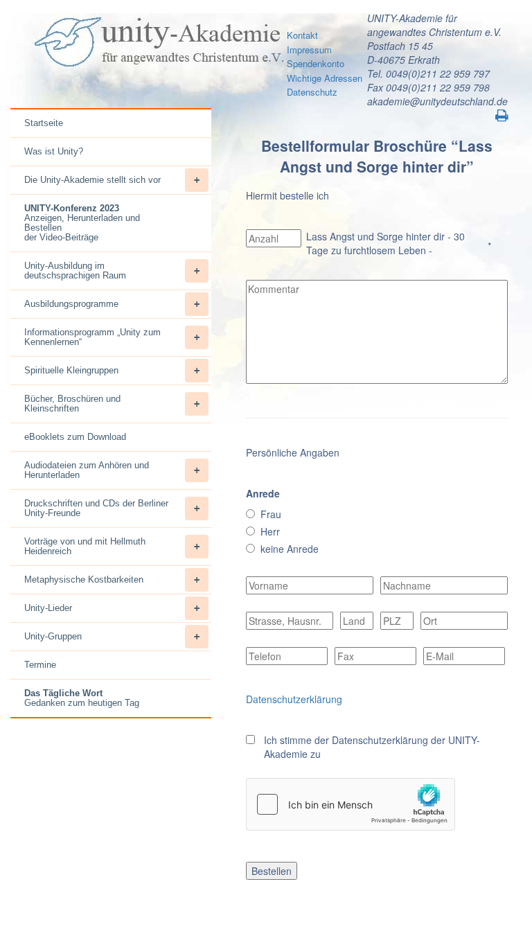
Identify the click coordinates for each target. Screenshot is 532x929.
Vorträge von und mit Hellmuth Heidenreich (84, 546)
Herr (270, 531)
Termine (40, 665)
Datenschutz (312, 91)
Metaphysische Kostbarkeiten (83, 579)
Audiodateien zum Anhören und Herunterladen (86, 470)
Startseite (43, 123)
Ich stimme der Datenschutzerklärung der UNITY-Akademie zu (372, 747)
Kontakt (302, 35)
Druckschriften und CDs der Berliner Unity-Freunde (96, 508)
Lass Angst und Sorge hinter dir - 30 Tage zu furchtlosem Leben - (385, 243)
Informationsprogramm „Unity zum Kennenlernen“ (92, 337)
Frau (270, 514)
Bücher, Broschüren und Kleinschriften (72, 403)
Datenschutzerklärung (294, 699)
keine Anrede (289, 549)
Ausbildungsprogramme (71, 304)
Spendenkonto (315, 63)
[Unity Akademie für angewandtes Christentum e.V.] (157, 42)
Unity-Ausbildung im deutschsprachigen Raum (75, 270)
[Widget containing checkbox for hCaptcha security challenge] (350, 804)
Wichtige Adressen (324, 78)
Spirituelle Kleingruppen (71, 370)
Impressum (309, 49)
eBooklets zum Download (75, 437)
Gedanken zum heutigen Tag (81, 698)
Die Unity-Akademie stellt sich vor (92, 180)
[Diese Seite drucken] (501, 115)
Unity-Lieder (48, 608)
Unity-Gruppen (53, 636)
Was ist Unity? (53, 151)
